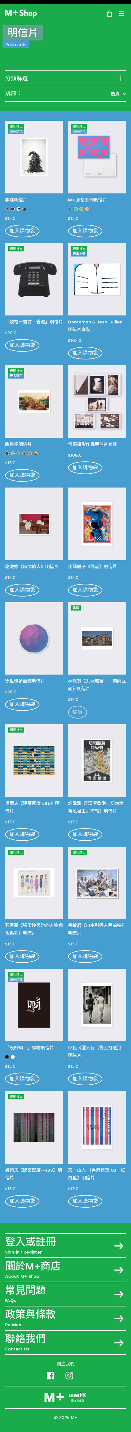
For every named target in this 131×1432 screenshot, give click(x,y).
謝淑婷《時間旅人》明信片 (32, 566)
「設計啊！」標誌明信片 (29, 1047)
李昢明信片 (16, 199)
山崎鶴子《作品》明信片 (92, 566)
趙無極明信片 (18, 444)
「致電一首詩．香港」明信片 (34, 321)
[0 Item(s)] (109, 13)
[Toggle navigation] (122, 14)
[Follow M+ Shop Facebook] (50, 1374)
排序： (13, 93)
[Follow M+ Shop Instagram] (69, 1374)
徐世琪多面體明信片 (25, 680)
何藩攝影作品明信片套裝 (92, 444)
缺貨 (77, 712)
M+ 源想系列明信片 (87, 199)
